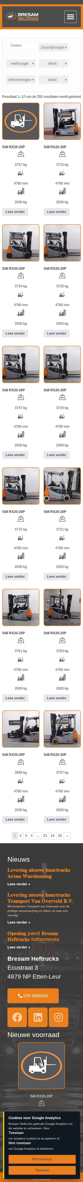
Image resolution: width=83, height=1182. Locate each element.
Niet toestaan (42, 1159)
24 (52, 835)
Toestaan (42, 1170)
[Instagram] (58, 1017)
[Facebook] (17, 1017)
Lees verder (15, 212)
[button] (70, 17)
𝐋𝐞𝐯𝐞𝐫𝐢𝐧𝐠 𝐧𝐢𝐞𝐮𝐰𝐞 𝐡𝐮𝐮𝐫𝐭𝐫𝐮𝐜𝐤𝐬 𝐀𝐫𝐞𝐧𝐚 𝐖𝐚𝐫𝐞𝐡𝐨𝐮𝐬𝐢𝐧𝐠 (38, 873)
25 (60, 835)
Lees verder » (18, 884)
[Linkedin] (38, 1017)
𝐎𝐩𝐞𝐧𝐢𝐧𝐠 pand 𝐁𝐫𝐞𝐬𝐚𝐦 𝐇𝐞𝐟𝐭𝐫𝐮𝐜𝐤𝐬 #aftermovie (33, 936)
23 (45, 835)
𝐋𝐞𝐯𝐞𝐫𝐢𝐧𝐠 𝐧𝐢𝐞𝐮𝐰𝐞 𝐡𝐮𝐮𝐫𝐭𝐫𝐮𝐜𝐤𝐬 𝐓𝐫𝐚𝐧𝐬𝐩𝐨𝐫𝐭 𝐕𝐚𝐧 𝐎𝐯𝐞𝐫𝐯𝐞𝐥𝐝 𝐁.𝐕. (40, 898)
